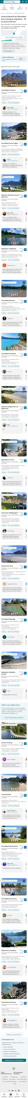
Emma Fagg (10, 531)
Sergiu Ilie (9, 318)
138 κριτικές (21, 674)
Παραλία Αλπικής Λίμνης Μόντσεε (10, 196)
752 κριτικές (21, 302)
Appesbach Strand (7, 460)
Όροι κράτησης (12, 1079)
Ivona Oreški (10, 637)
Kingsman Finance (12, 584)
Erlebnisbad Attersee (8, 1002)
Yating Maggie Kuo (12, 1020)
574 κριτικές (21, 145)
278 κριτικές (21, 91)
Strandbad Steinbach (8, 353)
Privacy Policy (5, 1079)
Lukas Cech (10, 478)
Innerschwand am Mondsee (18, 13)
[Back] (1, 2)
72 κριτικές (21, 952)
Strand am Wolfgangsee (9, 513)
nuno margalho (11, 759)
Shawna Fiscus (11, 265)
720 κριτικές (21, 1004)
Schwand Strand (7, 566)
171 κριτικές (21, 250)
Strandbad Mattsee (8, 300)
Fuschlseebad (6, 794)
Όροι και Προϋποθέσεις (22, 1079)
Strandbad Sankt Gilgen (9, 143)
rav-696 (9, 371)
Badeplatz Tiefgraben (8, 249)
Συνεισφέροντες (14, 1077)
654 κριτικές (21, 744)
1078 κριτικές (21, 567)
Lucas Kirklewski (11, 967)
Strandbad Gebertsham (9, 846)
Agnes (8, 691)
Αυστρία (3, 13)
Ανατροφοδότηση (22, 1081)
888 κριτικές (21, 796)
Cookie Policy (23, 1077)
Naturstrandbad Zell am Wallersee (9, 407)
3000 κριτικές (21, 196)
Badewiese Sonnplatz (8, 950)
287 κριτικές (21, 848)
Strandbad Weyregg (8, 619)
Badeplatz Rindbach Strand (8, 673)
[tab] (4, 7)
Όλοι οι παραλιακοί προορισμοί (9, 1081)
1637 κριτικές (21, 514)
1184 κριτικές (21, 461)
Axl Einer (9, 915)
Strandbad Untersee (8, 90)
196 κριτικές (21, 408)
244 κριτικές (21, 355)
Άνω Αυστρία (9, 13)
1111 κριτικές (21, 900)
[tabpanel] (14, 564)
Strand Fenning (6, 743)
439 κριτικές (21, 620)
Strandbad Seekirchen (9, 899)
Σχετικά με (5, 1077)
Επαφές (14, 1083)
